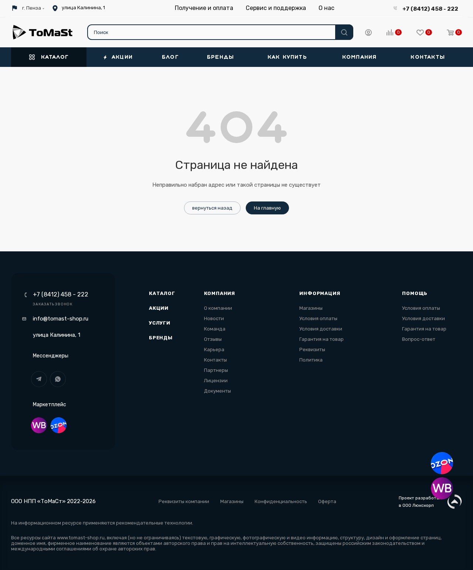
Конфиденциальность (281, 501)
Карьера (214, 349)
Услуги (159, 323)
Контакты (215, 360)
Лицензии (216, 380)
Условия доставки (320, 329)
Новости (214, 318)
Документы (217, 391)
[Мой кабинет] (368, 33)
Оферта (327, 501)
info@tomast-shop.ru (60, 318)
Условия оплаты (318, 318)
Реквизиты (312, 349)
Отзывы (213, 339)
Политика (311, 360)
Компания (219, 293)
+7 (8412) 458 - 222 (430, 9)
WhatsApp (58, 379)
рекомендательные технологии (154, 523)
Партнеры (216, 370)
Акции (159, 308)
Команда (214, 329)
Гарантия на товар (321, 339)
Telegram (39, 379)
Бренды (161, 337)
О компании (218, 308)
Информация (319, 293)
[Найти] (344, 32)
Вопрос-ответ (418, 339)
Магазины (311, 308)
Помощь (415, 293)
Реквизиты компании (184, 501)
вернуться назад (212, 208)
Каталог (162, 293)
